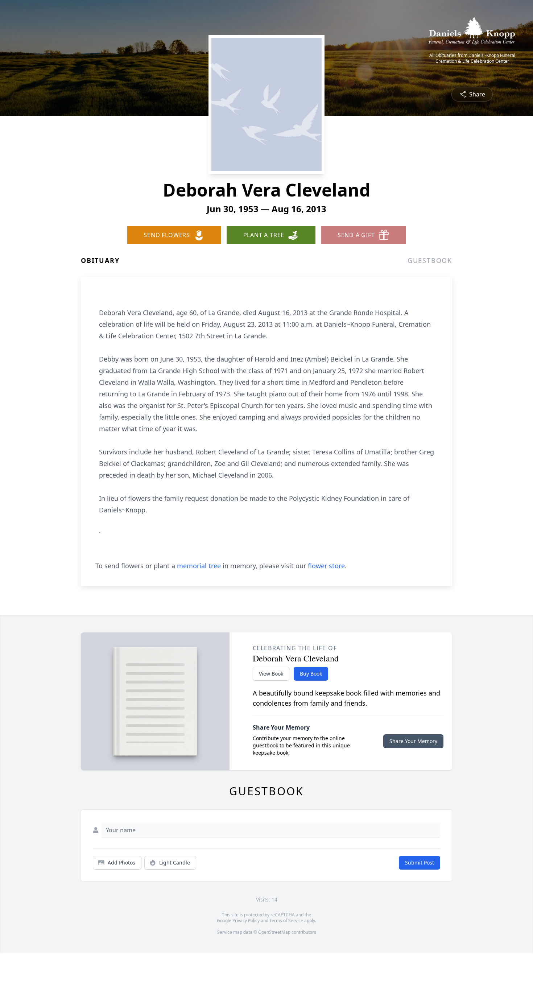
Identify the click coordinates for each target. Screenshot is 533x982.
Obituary (100, 260)
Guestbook (430, 260)
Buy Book (311, 673)
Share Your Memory (413, 741)
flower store (326, 565)
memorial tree (199, 565)
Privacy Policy (246, 920)
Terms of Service (286, 920)
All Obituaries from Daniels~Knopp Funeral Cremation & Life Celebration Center (472, 58)
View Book (271, 673)
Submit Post (419, 862)
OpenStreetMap (274, 932)
